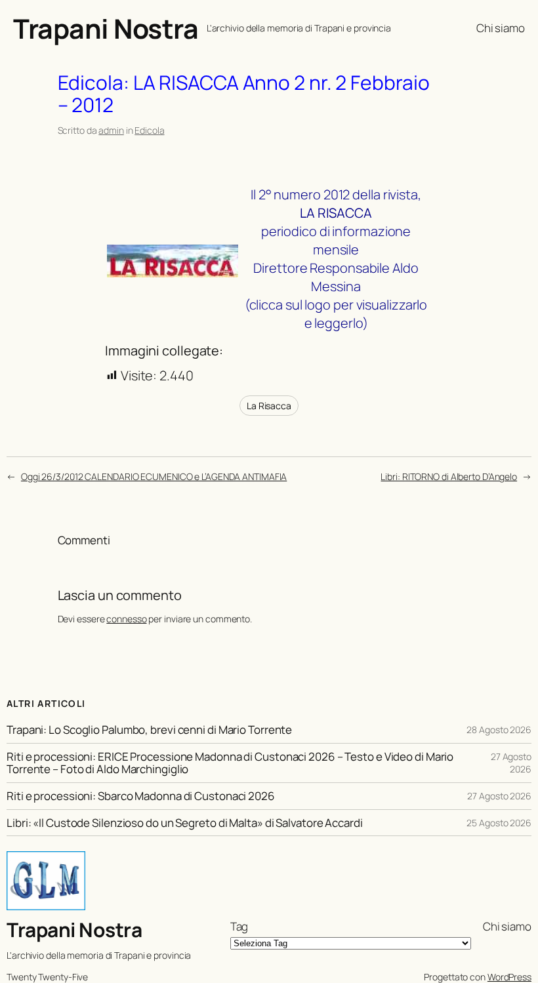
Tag (239, 926)
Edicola (149, 130)
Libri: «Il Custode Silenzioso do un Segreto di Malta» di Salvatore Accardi (185, 822)
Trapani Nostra (105, 28)
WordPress (509, 977)
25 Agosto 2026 (498, 822)
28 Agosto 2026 (498, 729)
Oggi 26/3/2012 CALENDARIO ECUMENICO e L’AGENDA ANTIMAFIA (154, 476)
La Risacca (269, 405)
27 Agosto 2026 (511, 763)
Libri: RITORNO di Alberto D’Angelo (449, 476)
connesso (126, 618)
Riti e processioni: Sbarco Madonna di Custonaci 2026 (141, 796)
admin (111, 130)
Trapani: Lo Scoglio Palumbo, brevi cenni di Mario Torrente (149, 729)
